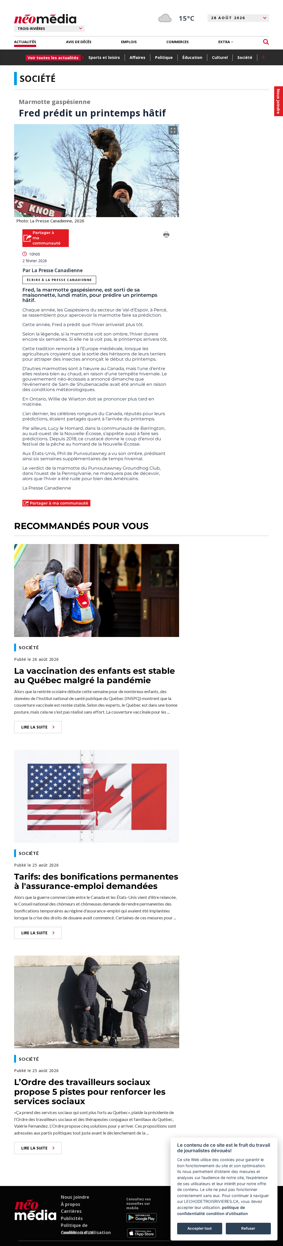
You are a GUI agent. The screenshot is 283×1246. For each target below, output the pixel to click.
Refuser (248, 1228)
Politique (164, 57)
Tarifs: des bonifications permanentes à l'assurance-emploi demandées (96, 881)
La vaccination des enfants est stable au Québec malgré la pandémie (94, 676)
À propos (70, 1204)
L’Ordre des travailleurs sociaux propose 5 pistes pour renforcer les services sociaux (90, 1091)
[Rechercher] (266, 42)
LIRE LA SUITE (34, 727)
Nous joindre (75, 1197)
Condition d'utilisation (86, 1232)
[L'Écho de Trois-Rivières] (35, 1217)
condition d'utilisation (227, 1213)
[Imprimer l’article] (166, 235)
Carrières (71, 1211)
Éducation (192, 57)
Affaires (137, 57)
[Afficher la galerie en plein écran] (173, 130)
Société (244, 57)
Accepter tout (199, 1228)
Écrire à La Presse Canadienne (59, 280)
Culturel (220, 57)
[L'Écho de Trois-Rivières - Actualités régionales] (45, 19)
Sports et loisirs (104, 57)
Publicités (72, 1218)
